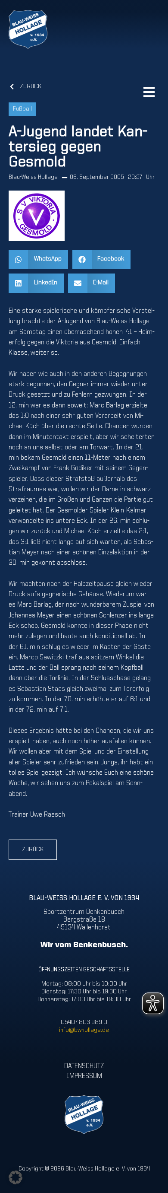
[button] (38, 259)
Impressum (84, 1076)
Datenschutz (84, 1066)
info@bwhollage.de (84, 1030)
